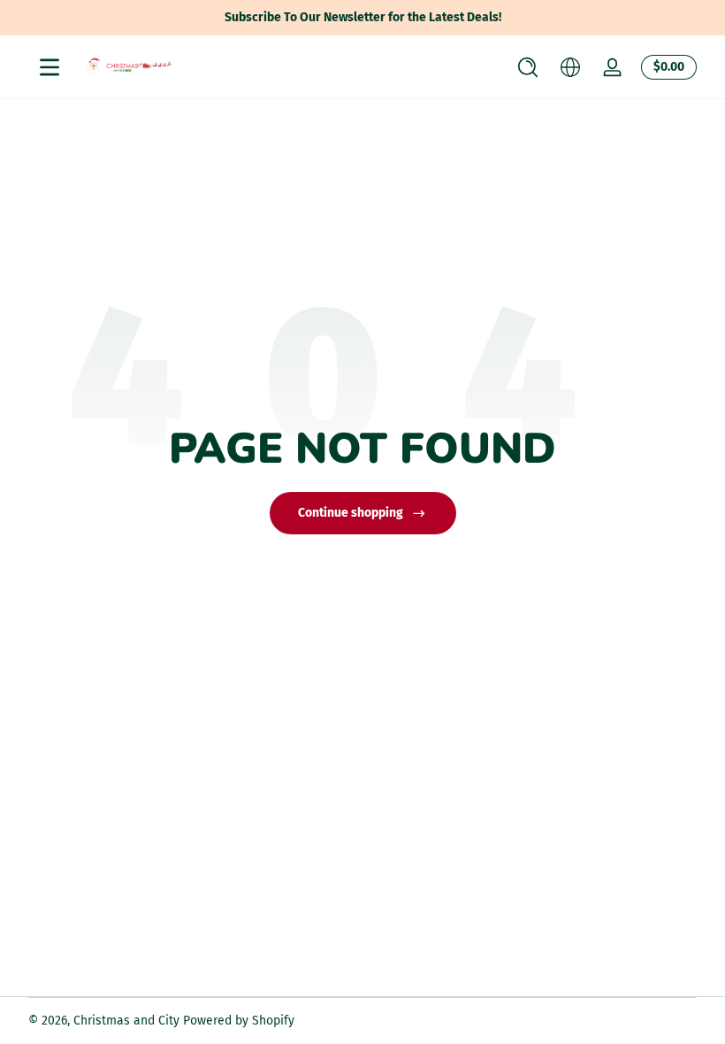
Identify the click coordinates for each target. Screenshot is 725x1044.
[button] (528, 67)
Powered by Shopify (238, 1020)
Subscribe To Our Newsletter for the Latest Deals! (363, 17)
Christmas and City (126, 1020)
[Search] (527, 67)
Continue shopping (350, 512)
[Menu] (49, 67)
